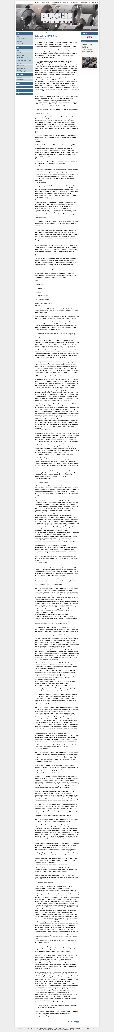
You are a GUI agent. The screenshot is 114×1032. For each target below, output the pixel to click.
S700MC (18, 63)
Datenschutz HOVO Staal (87, 2)
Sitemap (96, 2)
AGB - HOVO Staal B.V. (75, 2)
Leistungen (50, 30)
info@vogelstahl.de (87, 51)
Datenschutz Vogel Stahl (63, 2)
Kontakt (48, 2)
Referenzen (78, 30)
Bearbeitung (19, 77)
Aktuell (64, 30)
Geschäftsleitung (21, 38)
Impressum (42, 2)
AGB (55, 2)
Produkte (36, 30)
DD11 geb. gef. (20, 65)
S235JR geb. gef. (21, 68)
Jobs (91, 30)
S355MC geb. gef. (21, 71)
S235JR (18, 52)
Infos (22, 30)
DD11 (17, 50)
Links (52, 2)
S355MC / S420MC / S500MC (24, 60)
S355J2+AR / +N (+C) (22, 58)
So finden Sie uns (21, 44)
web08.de (60, 1029)
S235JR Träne (20, 55)
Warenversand (20, 79)
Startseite (37, 2)
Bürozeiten (19, 41)
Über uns (18, 36)
